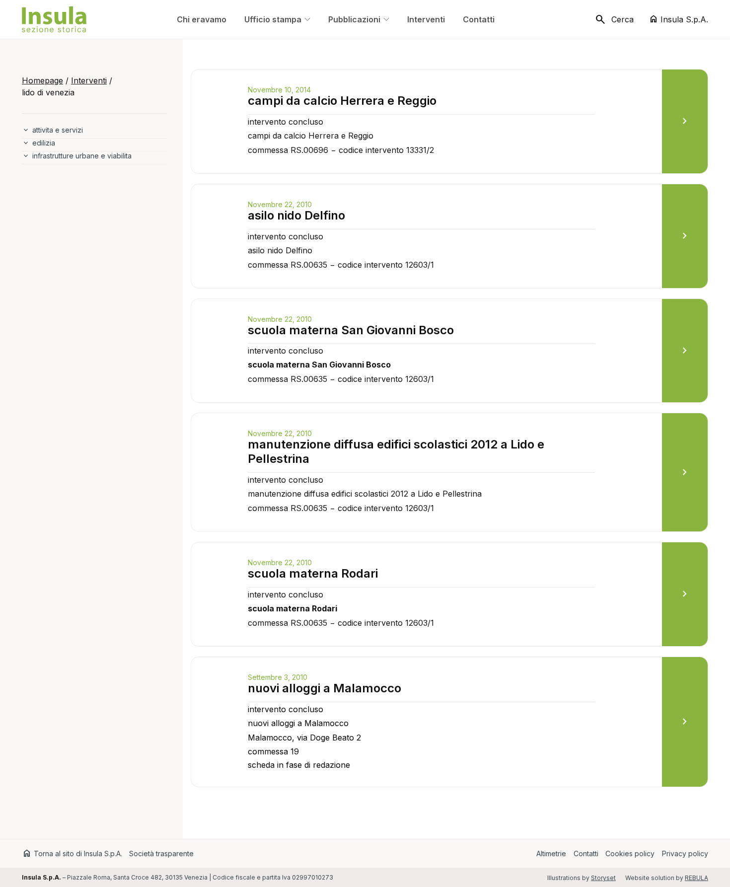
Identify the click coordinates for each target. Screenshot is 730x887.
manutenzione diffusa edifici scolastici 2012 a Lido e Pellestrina (396, 451)
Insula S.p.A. (678, 19)
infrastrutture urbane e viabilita (82, 155)
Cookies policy (630, 853)
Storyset (603, 878)
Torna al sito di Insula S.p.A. (72, 853)
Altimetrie (551, 853)
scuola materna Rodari (313, 573)
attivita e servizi (57, 130)
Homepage (42, 80)
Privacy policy (685, 853)
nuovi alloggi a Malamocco (324, 688)
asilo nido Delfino (296, 215)
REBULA (696, 878)
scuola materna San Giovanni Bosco (351, 330)
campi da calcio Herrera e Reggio (342, 100)
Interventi (89, 80)
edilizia (43, 143)
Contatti (586, 853)
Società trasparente (161, 853)
